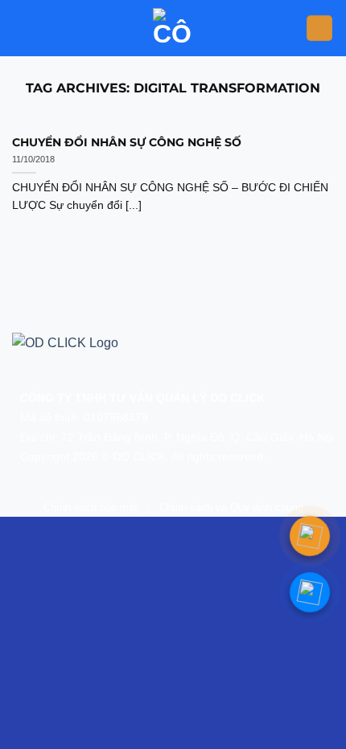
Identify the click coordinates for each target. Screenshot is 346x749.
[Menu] (319, 28)
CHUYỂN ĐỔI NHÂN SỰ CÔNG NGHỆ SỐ (126, 142)
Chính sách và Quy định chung (231, 507)
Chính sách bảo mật (90, 507)
